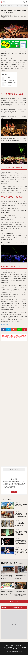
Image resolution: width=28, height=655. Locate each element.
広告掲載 (24, 647)
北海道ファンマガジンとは (16, 645)
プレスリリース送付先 (7, 647)
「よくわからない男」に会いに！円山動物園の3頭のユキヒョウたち (21, 524)
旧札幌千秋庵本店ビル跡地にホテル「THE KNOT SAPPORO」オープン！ (20, 577)
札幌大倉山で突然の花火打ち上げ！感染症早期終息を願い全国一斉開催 (21, 542)
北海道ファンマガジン (17, 651)
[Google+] (14, 329)
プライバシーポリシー (17, 648)
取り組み (21, 16)
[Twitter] (8, 329)
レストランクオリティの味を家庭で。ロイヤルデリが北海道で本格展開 (21, 515)
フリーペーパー (17, 647)
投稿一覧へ (14, 491)
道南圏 (3, 17)
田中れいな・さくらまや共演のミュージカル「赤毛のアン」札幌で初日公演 (21, 552)
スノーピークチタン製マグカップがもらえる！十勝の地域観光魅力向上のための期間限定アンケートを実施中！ (20, 593)
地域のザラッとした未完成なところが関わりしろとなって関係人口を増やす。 (7, 593)
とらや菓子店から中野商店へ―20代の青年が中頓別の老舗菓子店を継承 (7, 577)
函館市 (12, 16)
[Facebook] (3, 329)
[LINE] (19, 329)
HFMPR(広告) (4, 16)
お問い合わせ (8, 648)
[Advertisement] (14, 401)
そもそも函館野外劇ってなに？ (9, 77)
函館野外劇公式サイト (6, 324)
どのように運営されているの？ (9, 82)
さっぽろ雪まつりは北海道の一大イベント (21, 504)
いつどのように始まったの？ (9, 80)
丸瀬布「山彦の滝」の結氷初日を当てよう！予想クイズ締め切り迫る (21, 533)
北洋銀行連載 (16, 16)
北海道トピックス (10, 5)
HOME (3, 5)
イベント (9, 16)
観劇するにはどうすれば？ (8, 85)
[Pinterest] (24, 329)
